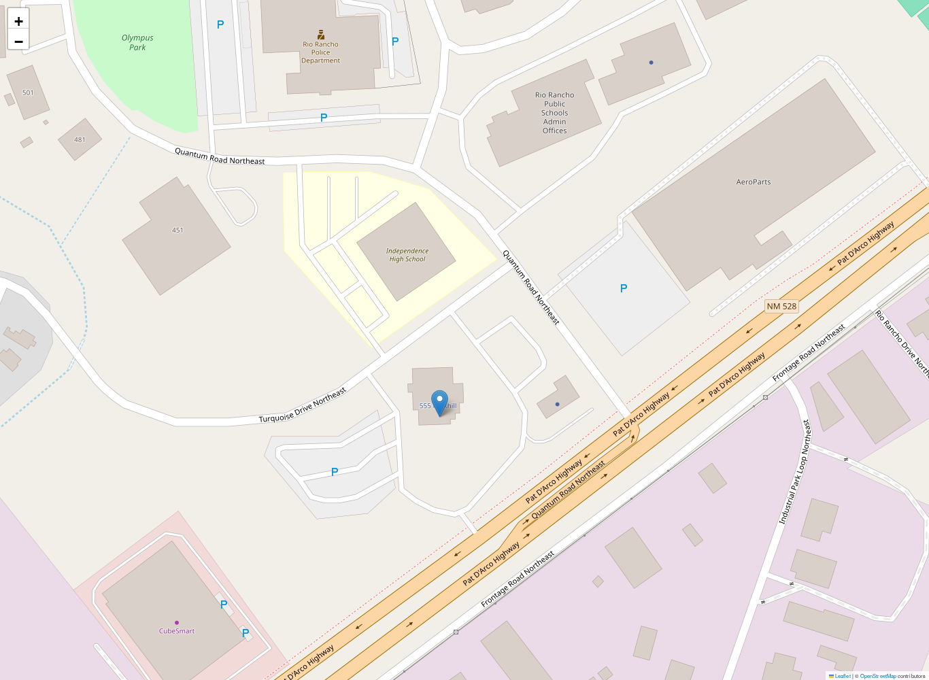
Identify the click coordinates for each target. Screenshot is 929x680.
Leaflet (842, 675)
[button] (439, 404)
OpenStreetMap (878, 675)
